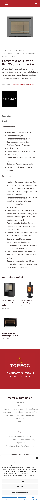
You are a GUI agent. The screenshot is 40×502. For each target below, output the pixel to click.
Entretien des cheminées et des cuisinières (20, 409)
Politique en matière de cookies (9, 498)
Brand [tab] (4, 121)
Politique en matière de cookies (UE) (20, 440)
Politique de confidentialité (22, 498)
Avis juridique (34, 498)
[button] (37, 458)
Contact (20, 422)
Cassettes (10, 53)
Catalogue (13, 50)
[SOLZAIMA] (9, 99)
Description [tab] (6, 116)
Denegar (20, 487)
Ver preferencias (20, 492)
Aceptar (20, 481)
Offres (20, 406)
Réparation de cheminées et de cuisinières (20, 412)
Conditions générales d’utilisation (20, 446)
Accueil (4, 50)
